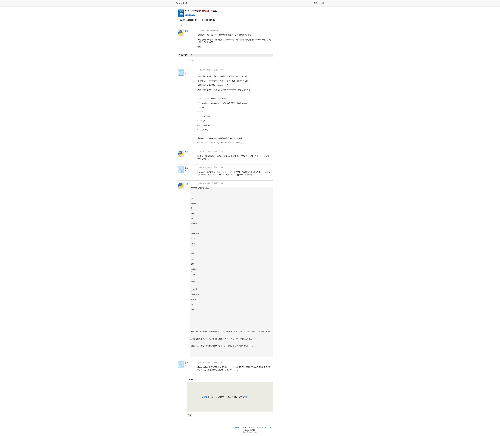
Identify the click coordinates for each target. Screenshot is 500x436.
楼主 (200, 31)
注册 (322, 3)
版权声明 (260, 427)
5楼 (200, 362)
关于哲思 (268, 427)
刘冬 (186, 31)
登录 (315, 3)
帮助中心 (244, 427)
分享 (181, 25)
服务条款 (252, 427)
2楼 (200, 151)
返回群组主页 (190, 15)
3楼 (200, 167)
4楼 (200, 183)
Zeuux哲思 (181, 3)
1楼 (200, 70)
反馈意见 (236, 427)
